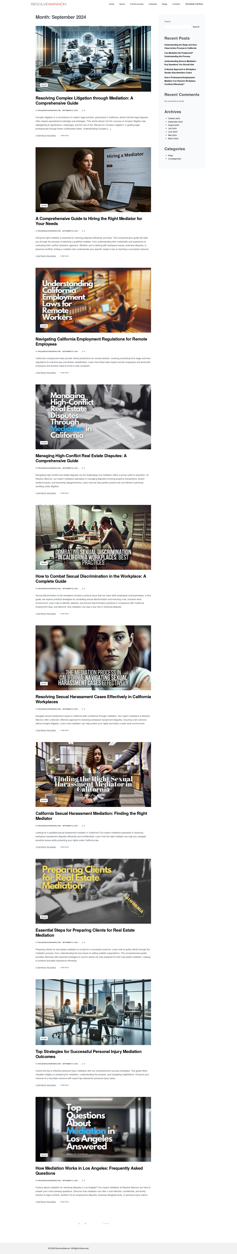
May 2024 (172, 135)
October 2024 (174, 118)
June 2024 (172, 131)
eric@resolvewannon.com (49, 110)
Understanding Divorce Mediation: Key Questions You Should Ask (180, 63)
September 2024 (175, 121)
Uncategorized (174, 158)
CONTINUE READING (46, 135)
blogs (44, 85)
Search (167, 21)
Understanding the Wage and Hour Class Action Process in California (180, 46)
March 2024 (173, 138)
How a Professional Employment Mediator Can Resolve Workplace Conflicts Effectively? (180, 80)
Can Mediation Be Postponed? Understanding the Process (178, 54)
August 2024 (173, 125)
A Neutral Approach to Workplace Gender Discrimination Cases (180, 71)
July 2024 (172, 128)
